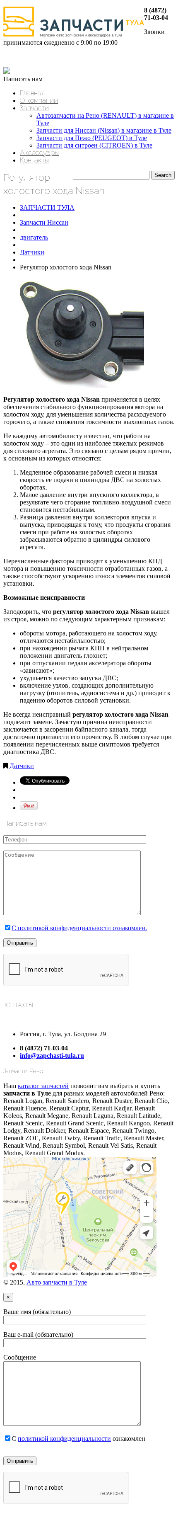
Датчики (32, 252)
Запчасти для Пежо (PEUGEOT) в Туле (91, 137)
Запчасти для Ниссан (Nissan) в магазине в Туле (103, 130)
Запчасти (34, 108)
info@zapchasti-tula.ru (52, 1055)
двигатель (34, 237)
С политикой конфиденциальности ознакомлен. (79, 927)
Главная (32, 93)
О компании (39, 100)
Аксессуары (39, 152)
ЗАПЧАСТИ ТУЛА (47, 207)
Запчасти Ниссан (44, 222)
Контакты (34, 160)
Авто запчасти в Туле (56, 1282)
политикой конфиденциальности (64, 1438)
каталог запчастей (43, 1085)
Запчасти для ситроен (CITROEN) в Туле (94, 145)
